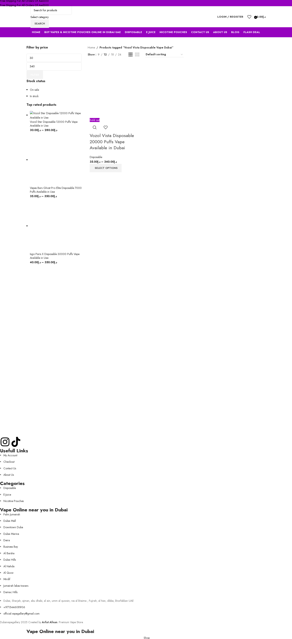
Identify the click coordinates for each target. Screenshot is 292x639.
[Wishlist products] (249, 17)
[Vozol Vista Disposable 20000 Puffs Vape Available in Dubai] (116, 91)
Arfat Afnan (49, 622)
